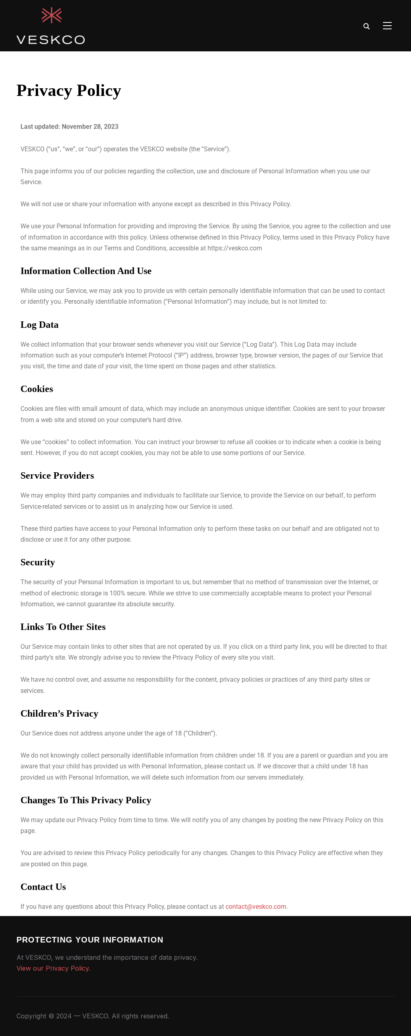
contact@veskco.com (256, 906)
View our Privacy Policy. (53, 968)
